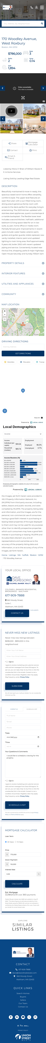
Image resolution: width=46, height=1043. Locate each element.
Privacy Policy (24, 677)
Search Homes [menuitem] (23, 993)
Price (7, 850)
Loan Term (9, 836)
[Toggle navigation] (42, 7)
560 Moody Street (25, 978)
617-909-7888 (31, 7)
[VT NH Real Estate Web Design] (23, 1037)
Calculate (17, 884)
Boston (33, 555)
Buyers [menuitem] (23, 997)
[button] (42, 24)
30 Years (10, 842)
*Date (7, 733)
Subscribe (17, 686)
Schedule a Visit (32, 709)
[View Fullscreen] (4, 319)
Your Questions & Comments (16, 752)
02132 (40, 555)
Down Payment (11, 860)
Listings (12, 555)
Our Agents (34, 610)
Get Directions (23, 353)
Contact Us (17, 613)
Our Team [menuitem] (23, 1003)
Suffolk (25, 555)
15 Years (20, 842)
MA (19, 555)
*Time (7, 742)
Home (4, 555)
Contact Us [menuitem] (23, 1007)
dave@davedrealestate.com (24, 973)
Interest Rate (10, 870)
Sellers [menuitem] (23, 1000)
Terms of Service (15, 814)
